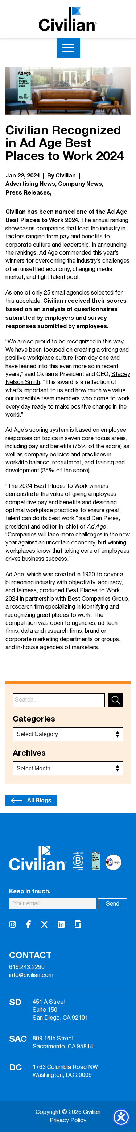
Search (115, 700)
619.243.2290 (27, 968)
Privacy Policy (68, 1120)
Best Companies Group (97, 598)
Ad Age (14, 574)
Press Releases (27, 193)
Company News (80, 184)
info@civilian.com (31, 975)
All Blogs (39, 800)
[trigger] (68, 48)
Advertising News (30, 184)
